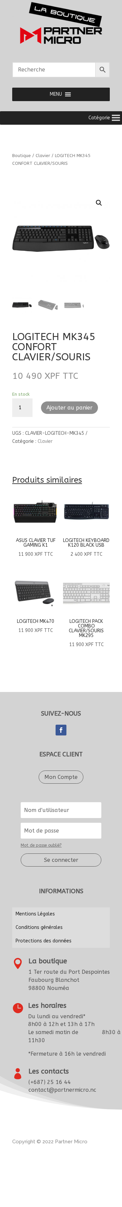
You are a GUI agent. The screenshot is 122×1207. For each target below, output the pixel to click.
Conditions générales (39, 927)
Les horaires (47, 1005)
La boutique (47, 961)
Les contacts (48, 1071)
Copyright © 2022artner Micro (49, 1142)
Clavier (43, 155)
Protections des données (44, 941)
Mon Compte (61, 777)
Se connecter (61, 860)
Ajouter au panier (69, 407)
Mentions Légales (35, 914)
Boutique (21, 155)
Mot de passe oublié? (41, 845)
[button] (56, 94)
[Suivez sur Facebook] (61, 730)
